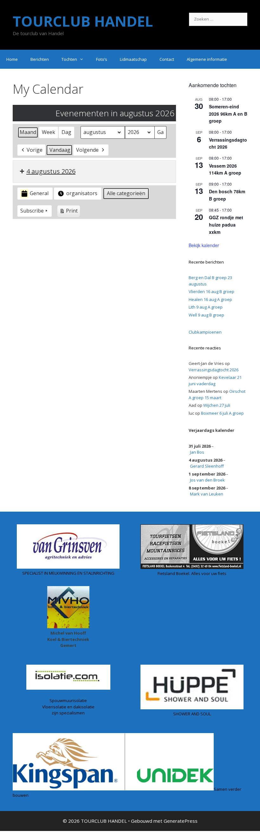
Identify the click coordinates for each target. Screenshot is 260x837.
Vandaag (59, 149)
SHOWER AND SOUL (192, 714)
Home (12, 59)
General (39, 193)
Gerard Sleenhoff (207, 466)
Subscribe (32, 210)
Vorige (34, 149)
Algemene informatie (207, 59)
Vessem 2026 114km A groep (225, 169)
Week (48, 132)
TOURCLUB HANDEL (83, 21)
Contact (166, 59)
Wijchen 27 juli (216, 405)
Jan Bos (197, 452)
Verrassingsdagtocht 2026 (213, 370)
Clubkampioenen (205, 332)
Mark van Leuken (206, 494)
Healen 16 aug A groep (210, 299)
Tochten (69, 59)
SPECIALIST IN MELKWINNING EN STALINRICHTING (68, 573)
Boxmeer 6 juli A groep (222, 413)
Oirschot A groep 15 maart (217, 394)
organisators (81, 193)
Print (68, 212)
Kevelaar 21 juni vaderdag (215, 380)
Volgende (87, 149)
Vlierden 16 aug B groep (211, 291)
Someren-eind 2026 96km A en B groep (228, 113)
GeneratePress (181, 821)
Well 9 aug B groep (206, 315)
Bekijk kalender (204, 245)
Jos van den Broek (207, 480)
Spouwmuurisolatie (68, 700)
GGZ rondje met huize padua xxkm (226, 224)
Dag (66, 132)
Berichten (39, 59)
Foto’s (101, 59)
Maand (28, 132)
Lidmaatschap (133, 59)
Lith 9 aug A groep (206, 307)
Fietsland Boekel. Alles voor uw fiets (192, 573)
